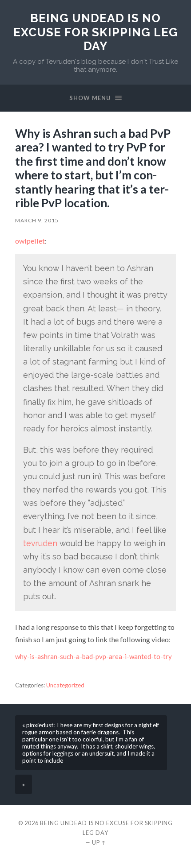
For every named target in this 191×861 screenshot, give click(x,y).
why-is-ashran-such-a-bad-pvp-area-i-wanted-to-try (93, 656)
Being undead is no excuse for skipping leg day (95, 32)
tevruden (40, 543)
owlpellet (30, 241)
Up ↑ (99, 842)
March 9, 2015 (37, 220)
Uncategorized (65, 685)
